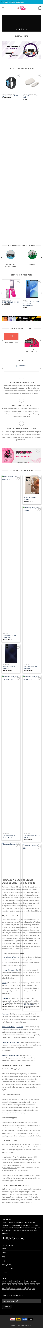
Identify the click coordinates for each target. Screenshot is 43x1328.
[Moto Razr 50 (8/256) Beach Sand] (11, 553)
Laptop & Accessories (10, 970)
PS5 (34, 1288)
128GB (15, 1285)
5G (23, 1281)
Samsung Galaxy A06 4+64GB (30, 667)
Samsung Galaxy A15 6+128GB (9, 667)
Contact (4, 1273)
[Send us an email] (18, 1238)
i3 (27, 1288)
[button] (2, 368)
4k (19, 1281)
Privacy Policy (7, 1265)
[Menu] (3, 8)
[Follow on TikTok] (11, 1238)
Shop (3, 1257)
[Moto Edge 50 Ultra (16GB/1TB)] (32, 484)
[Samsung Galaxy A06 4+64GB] (32, 584)
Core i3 (19, 1288)
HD (24, 1288)
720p (38, 1285)
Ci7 (8, 1288)
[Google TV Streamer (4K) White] (32, 82)
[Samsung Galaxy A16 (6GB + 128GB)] (11, 753)
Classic (13, 1288)
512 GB (27, 1285)
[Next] (41, 158)
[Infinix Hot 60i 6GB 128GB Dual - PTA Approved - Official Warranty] (32, 288)
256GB (21, 1285)
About (4, 1253)
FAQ (3, 1261)
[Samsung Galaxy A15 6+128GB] (11, 653)
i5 (30, 1288)
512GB (33, 1285)
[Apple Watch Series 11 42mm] (11, 82)
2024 (3, 1288)
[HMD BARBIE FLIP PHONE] (11, 288)
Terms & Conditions (9, 1269)
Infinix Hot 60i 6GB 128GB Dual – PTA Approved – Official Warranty (31, 303)
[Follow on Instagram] (7, 1238)
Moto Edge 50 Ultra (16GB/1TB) (30, 498)
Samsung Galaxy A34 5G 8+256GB (32, 836)
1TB (9, 1281)
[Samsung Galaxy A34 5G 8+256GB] (32, 753)
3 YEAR (15, 1281)
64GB (9, 1285)
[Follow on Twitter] (14, 1238)
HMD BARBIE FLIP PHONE (10, 302)
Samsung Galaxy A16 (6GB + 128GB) (9, 836)
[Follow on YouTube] (22, 1238)
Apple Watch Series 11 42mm (11, 96)
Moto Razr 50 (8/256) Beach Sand (10, 636)
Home (4, 1249)
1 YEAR (4, 1281)
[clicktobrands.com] (21, 8)
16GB (4, 1285)
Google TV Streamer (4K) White (31, 97)
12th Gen (33, 1281)
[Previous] (1, 158)
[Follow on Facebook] (3, 1238)
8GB (27, 1281)
